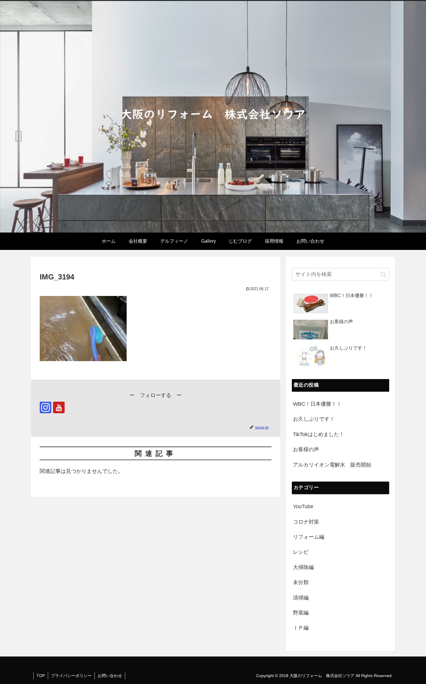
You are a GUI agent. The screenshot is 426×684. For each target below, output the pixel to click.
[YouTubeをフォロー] (59, 407)
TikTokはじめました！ (318, 434)
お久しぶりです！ (314, 419)
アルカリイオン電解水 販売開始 (332, 465)
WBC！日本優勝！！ (317, 404)
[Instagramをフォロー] (45, 407)
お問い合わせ (110, 675)
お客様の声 (306, 449)
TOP (41, 675)
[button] (383, 274)
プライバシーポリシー (71, 675)
